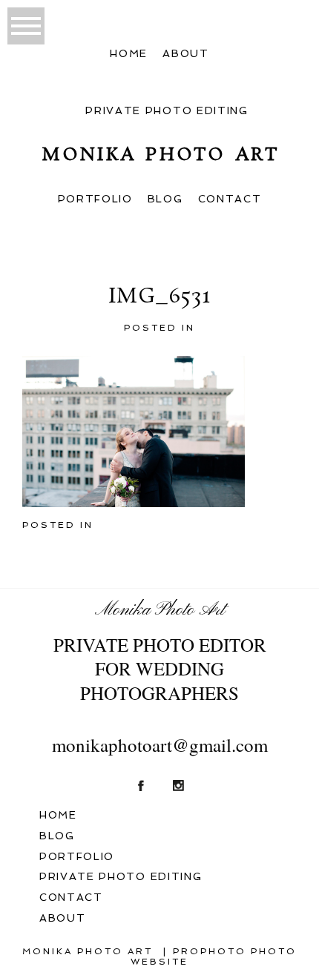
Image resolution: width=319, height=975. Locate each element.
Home (129, 53)
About (185, 53)
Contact (230, 199)
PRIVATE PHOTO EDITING (166, 110)
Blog (165, 199)
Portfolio (95, 199)
